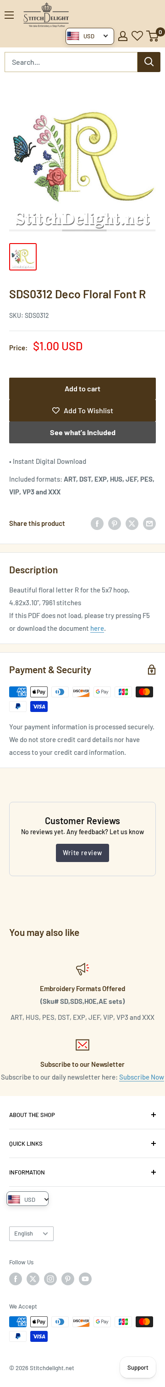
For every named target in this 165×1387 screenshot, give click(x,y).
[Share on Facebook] (97, 523)
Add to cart (82, 388)
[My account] (122, 36)
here (97, 628)
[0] (153, 36)
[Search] (149, 62)
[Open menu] (9, 15)
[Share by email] (149, 523)
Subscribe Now (141, 1077)
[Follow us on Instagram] (50, 1279)
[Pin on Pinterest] (114, 523)
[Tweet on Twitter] (132, 523)
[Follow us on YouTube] (85, 1279)
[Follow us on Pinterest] (67, 1279)
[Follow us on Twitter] (33, 1279)
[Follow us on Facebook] (15, 1279)
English (23, 1233)
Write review (82, 853)
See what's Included (83, 432)
